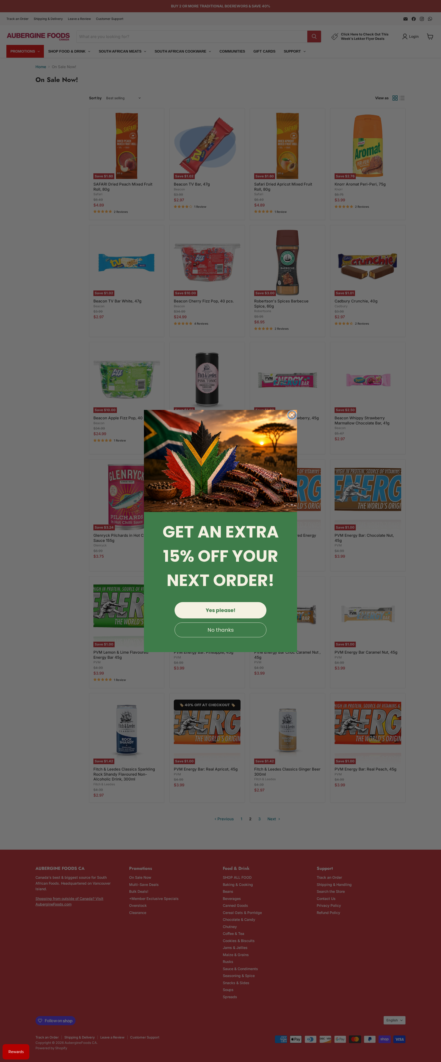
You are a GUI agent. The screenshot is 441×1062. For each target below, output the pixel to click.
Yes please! (220, 610)
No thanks (220, 629)
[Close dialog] (292, 415)
